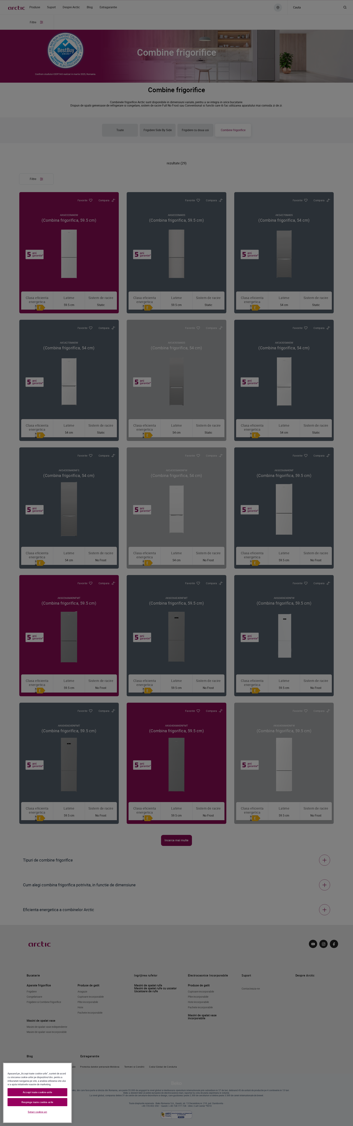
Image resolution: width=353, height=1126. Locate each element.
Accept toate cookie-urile (37, 1092)
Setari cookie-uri (37, 1112)
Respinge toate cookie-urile (37, 1102)
